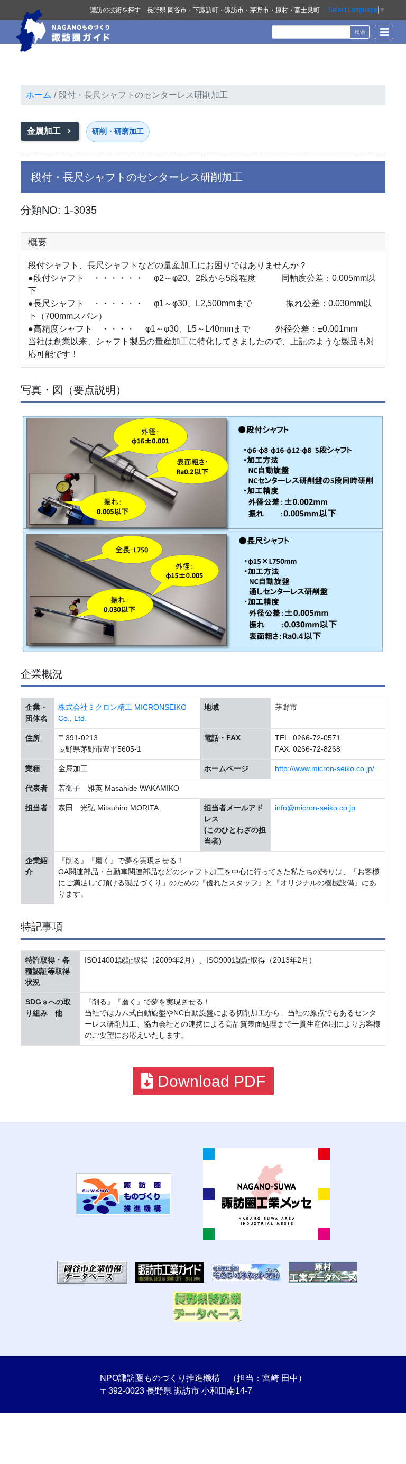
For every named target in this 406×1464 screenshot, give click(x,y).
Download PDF (209, 1081)
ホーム (38, 94)
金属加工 (45, 130)
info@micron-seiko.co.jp (315, 807)
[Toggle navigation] (384, 32)
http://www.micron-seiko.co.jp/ (324, 768)
